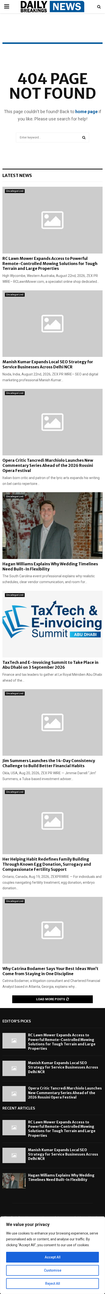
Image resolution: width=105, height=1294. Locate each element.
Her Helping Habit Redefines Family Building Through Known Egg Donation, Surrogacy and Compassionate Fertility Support (46, 864)
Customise (52, 1270)
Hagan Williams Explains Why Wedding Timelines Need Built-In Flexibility (61, 1177)
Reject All (52, 1283)
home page (86, 111)
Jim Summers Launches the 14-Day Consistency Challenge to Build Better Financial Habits (48, 763)
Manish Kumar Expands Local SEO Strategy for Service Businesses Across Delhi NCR (47, 364)
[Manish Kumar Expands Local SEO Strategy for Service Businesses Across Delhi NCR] (52, 323)
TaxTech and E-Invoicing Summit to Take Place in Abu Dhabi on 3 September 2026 (50, 665)
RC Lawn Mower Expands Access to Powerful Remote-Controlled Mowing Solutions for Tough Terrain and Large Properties (49, 263)
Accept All (53, 1257)
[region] (52, 1255)
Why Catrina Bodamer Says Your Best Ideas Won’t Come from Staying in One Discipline (50, 971)
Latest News (17, 175)
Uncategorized (14, 191)
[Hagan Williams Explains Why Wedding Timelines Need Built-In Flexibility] (52, 525)
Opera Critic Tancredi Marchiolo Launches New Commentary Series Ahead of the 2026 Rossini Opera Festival (47, 465)
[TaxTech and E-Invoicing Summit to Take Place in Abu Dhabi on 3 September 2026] (52, 624)
